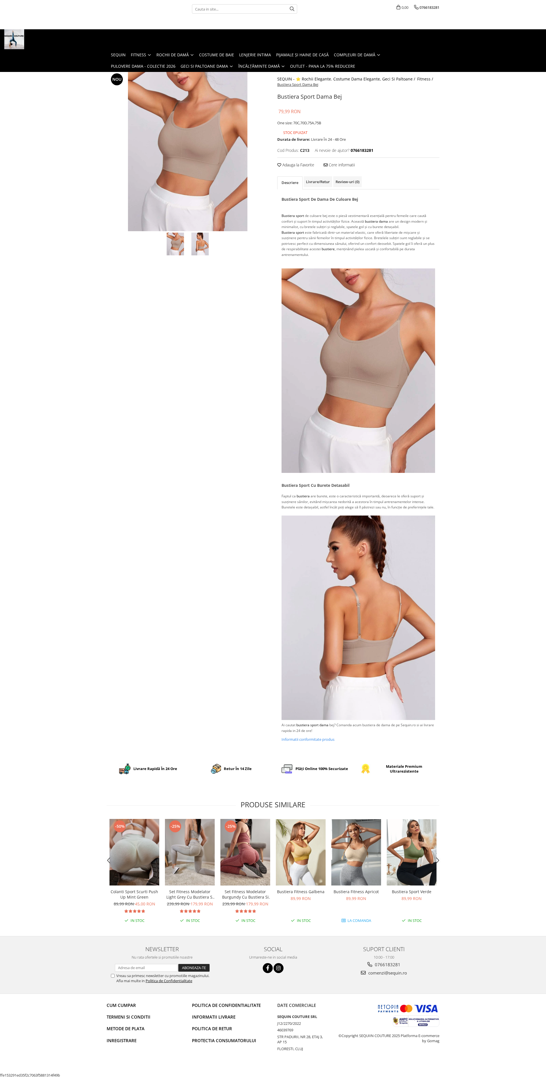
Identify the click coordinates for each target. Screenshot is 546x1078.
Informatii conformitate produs (308, 739)
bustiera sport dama (312, 725)
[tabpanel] (188, 151)
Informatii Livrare (213, 1017)
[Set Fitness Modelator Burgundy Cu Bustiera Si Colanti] (245, 852)
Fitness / (425, 79)
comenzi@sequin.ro (387, 973)
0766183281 (387, 964)
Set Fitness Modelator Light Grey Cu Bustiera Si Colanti (190, 894)
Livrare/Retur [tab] (318, 181)
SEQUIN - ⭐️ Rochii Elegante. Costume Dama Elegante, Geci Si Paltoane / (346, 79)
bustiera (303, 496)
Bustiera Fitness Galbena (300, 891)
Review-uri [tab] (347, 181)
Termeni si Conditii (128, 1017)
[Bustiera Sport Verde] (412, 852)
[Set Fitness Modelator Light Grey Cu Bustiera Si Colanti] (190, 852)
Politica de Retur (212, 1028)
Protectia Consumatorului (224, 1040)
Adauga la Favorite (297, 164)
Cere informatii (341, 164)
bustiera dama (376, 221)
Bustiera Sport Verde (411, 891)
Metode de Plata (125, 1028)
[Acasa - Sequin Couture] (32, 39)
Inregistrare (121, 1040)
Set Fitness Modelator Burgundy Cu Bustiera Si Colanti (245, 894)
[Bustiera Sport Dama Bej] (188, 151)
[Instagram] (279, 968)
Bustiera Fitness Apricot (356, 891)
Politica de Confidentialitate (169, 980)
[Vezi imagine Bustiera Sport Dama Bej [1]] (200, 244)
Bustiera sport (293, 215)
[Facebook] (268, 968)
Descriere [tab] (290, 182)
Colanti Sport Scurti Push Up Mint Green (134, 894)
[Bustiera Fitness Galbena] (301, 852)
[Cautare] (292, 9)
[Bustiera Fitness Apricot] (356, 852)
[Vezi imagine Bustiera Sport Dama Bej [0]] (175, 244)
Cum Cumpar (121, 1005)
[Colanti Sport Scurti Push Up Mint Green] (134, 852)
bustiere (328, 249)
